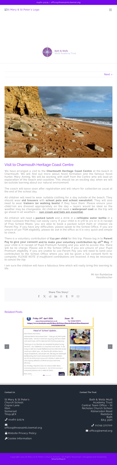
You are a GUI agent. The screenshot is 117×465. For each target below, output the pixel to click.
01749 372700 (103, 425)
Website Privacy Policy (22, 433)
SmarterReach (58, 459)
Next (107, 74)
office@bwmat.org (100, 430)
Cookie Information (20, 438)
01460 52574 (43, 2)
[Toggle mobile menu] (110, 9)
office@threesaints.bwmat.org (65, 2)
